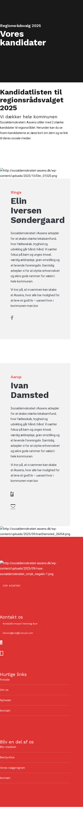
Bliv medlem (8, 747)
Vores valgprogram (12, 767)
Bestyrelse (7, 757)
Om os (4, 689)
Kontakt (5, 710)
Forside (5, 679)
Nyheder (5, 700)
